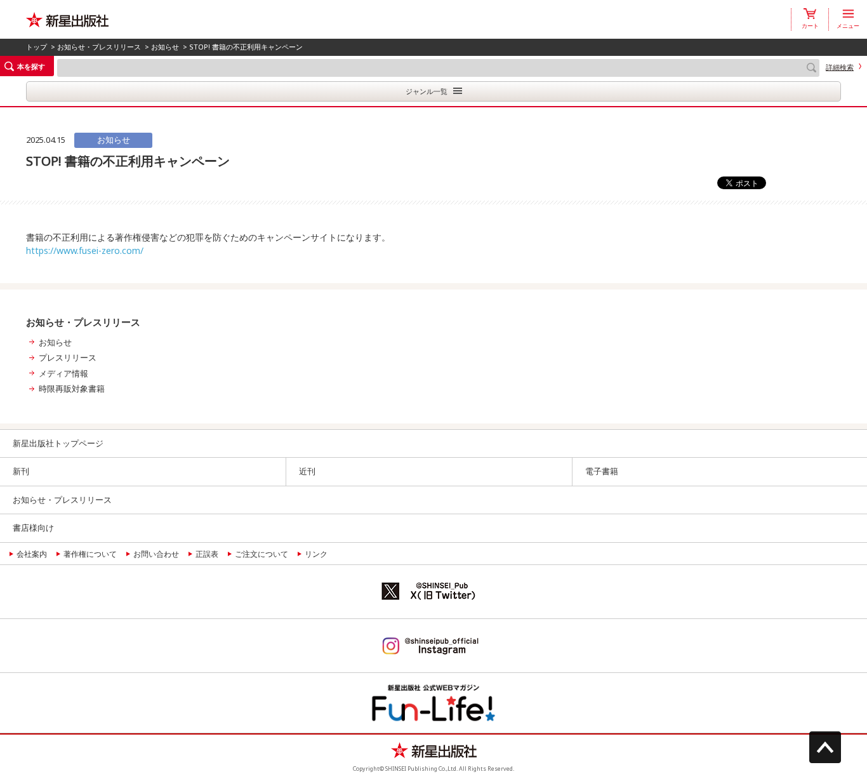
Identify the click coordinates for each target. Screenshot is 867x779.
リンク (316, 554)
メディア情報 (63, 373)
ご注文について (261, 554)
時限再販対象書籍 (72, 388)
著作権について (90, 554)
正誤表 (206, 554)
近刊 (307, 471)
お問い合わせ (156, 554)
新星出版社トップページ (58, 443)
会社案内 (32, 554)
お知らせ (165, 46)
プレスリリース (67, 357)
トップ (36, 46)
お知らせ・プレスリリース (99, 46)
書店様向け (33, 527)
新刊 (21, 471)
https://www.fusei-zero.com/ (84, 250)
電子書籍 (601, 471)
